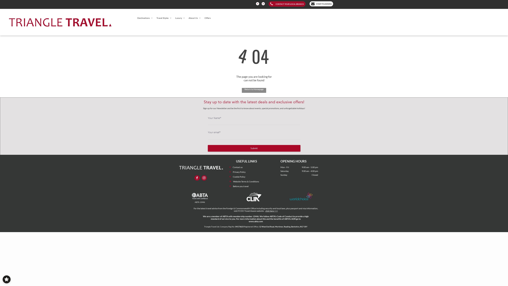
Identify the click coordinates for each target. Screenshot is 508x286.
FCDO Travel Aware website (251, 211)
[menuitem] (145, 18)
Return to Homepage (254, 89)
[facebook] (257, 4)
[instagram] (263, 4)
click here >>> (271, 211)
